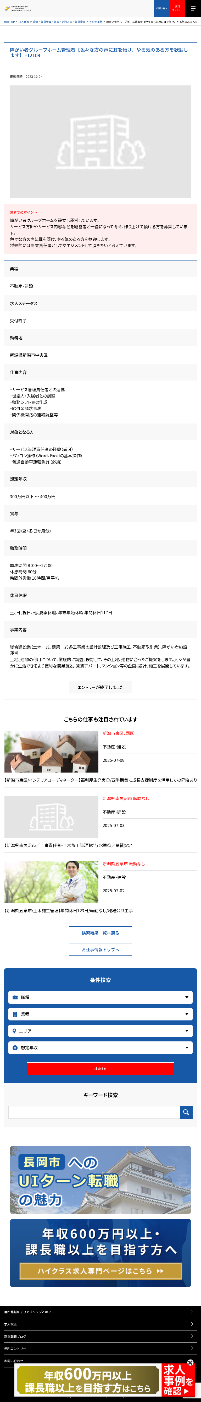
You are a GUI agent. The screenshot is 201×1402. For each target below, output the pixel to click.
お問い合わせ (13, 1360)
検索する (100, 1068)
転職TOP (9, 21)
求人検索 (24, 21)
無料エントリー (15, 1348)
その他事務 (95, 21)
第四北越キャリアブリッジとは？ (27, 1311)
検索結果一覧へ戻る (100, 933)
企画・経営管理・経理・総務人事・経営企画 (59, 21)
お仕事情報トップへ (100, 949)
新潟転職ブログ (15, 1336)
